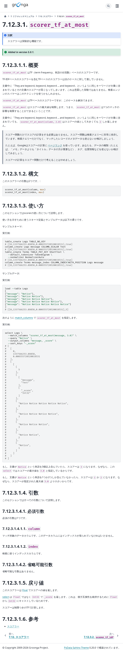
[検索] (108, 6)
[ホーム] (5, 16)
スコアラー (45, 16)
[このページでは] (117, 6)
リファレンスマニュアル (22, 16)
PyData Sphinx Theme (76, 647)
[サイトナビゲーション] (5, 6)
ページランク (55, 145)
